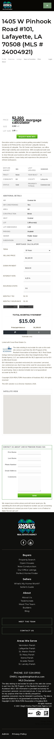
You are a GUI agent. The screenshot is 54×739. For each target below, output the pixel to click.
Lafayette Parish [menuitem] (27, 648)
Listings (19, 59)
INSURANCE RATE (10, 286)
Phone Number (10, 465)
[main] (27, 261)
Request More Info (27, 137)
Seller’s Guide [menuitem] (27, 587)
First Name (12, 452)
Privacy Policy (46, 721)
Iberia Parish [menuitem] (27, 658)
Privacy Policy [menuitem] (19, 734)
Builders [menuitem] (27, 607)
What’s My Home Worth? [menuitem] (27, 583)
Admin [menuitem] (5, 734)
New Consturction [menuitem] (27, 566)
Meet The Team (27, 621)
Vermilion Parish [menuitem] (27, 645)
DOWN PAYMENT (9, 266)
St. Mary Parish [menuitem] (27, 654)
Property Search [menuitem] (27, 559)
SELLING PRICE (9, 255)
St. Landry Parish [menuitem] (27, 664)
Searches (11, 59)
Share (4, 62)
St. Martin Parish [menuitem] (27, 651)
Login (50, 59)
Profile (4, 59)
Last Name (12, 458)
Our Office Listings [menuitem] (27, 570)
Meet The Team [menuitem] (27, 604)
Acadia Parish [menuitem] (27, 661)
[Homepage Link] (7, 5)
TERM (5, 249)
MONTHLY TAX (8, 296)
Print (39, 59)
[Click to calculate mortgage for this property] (32, 121)
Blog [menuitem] (27, 611)
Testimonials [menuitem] (27, 601)
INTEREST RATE (9, 276)
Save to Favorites (30, 59)
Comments (12, 477)
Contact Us (27, 631)
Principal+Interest (18, 327)
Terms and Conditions (43, 724)
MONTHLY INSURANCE (12, 301)
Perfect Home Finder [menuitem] (27, 573)
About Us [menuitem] (27, 597)
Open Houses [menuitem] (27, 563)
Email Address (10, 471)
